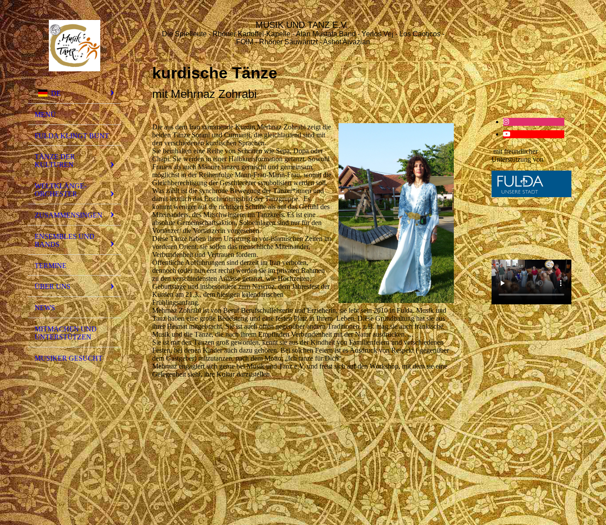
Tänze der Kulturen (55, 160)
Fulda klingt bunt (72, 136)
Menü (45, 114)
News (45, 307)
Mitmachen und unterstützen (66, 333)
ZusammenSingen (68, 215)
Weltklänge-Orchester (61, 190)
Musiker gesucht (68, 358)
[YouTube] (506, 134)
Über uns (53, 286)
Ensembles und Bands (64, 240)
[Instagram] (506, 121)
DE (56, 93)
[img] (74, 45)
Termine (51, 265)
